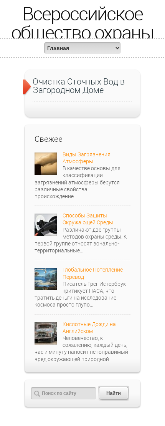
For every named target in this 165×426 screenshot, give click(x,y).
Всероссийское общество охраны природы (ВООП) (82, 32)
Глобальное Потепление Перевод (93, 273)
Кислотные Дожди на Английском (89, 327)
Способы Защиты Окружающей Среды (88, 219)
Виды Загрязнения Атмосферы (87, 158)
